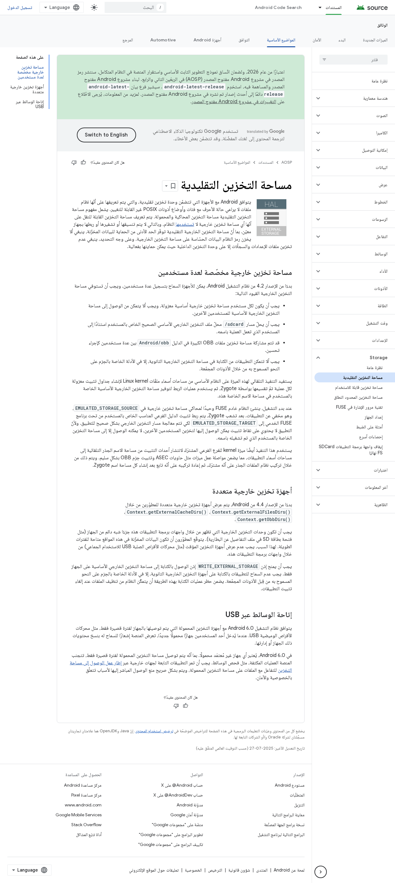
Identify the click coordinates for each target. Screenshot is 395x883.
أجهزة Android (207, 40)
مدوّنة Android (190, 805)
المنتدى (262, 870)
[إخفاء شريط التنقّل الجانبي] (320, 872)
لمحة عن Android (289, 870)
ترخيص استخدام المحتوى (154, 731)
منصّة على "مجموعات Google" (177, 824)
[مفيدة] (83, 162)
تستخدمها (185, 224)
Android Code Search (278, 7)
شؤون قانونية (239, 870)
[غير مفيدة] (74, 162)
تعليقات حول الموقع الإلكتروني (154, 870)
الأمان (317, 40)
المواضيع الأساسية (281, 40)
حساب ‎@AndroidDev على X (178, 795)
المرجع (128, 40)
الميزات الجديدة (375, 40)
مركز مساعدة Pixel (86, 795)
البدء (342, 40)
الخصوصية (193, 870)
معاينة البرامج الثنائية (288, 815)
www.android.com (83, 805)
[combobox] (135, 7)
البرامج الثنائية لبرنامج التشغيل (281, 834)
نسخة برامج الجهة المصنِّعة (284, 824)
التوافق (244, 40)
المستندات (334, 7)
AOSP (286, 162)
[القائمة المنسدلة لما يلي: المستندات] (317, 7)
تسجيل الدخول (19, 7)
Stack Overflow (86, 824)
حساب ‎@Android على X (182, 785)
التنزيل (299, 805)
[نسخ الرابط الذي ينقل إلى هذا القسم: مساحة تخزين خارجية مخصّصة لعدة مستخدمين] (152, 273)
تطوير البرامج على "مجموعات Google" (171, 834)
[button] (358, 98)
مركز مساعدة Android (83, 785)
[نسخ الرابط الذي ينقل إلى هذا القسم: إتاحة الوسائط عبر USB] (219, 615)
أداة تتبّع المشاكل (89, 834)
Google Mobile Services (79, 815)
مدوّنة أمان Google (186, 815)
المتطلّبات (297, 795)
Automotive (163, 40)
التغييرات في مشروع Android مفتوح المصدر (234, 102)
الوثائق (382, 25)
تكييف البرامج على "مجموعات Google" (170, 844)
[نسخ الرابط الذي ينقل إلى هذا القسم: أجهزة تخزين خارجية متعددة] (206, 491)
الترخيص (215, 870)
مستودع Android (290, 785)
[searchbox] (353, 60)
